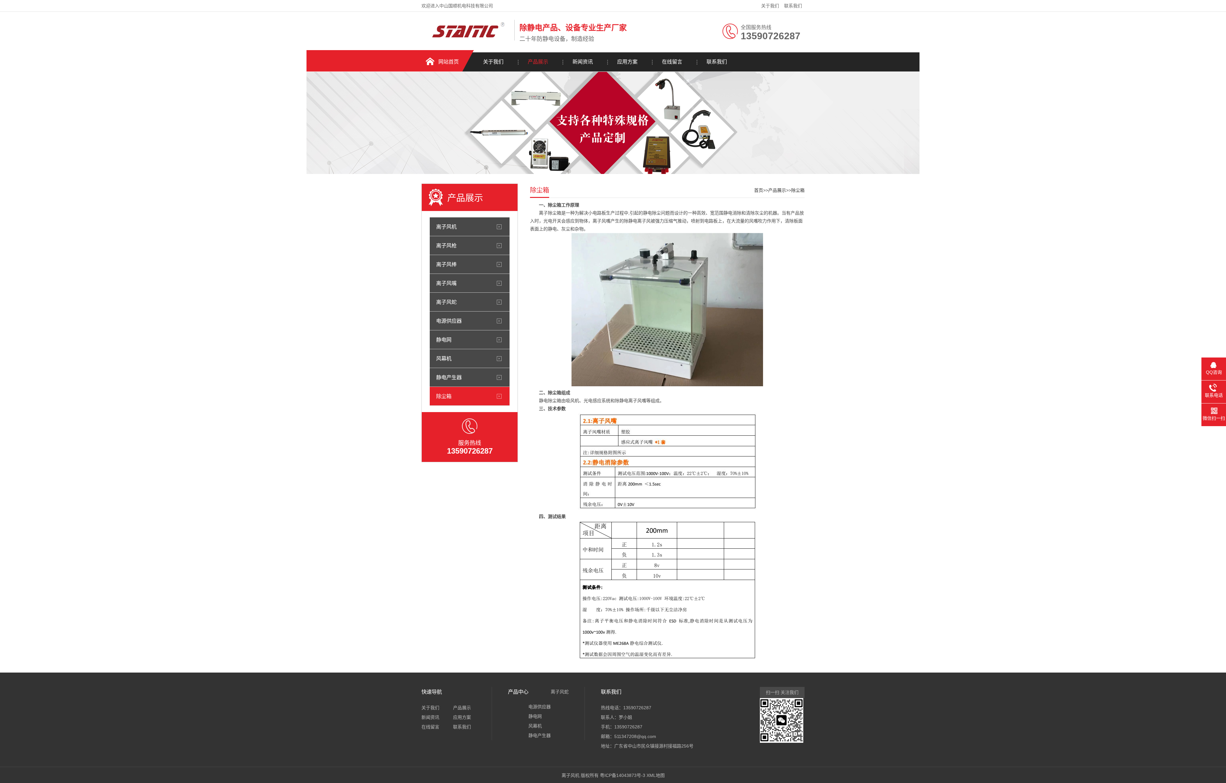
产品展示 (538, 61)
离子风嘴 (446, 283)
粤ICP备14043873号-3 (622, 775)
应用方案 (627, 61)
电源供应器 (449, 321)
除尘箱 (443, 396)
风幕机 (443, 358)
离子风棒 (446, 264)
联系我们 (793, 5)
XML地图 (656, 775)
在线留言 (672, 61)
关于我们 (770, 5)
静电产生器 (449, 377)
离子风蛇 (446, 302)
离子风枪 (446, 245)
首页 (758, 190)
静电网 (443, 340)
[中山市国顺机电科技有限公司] (466, 39)
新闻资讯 (582, 61)
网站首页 (448, 61)
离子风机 (446, 227)
